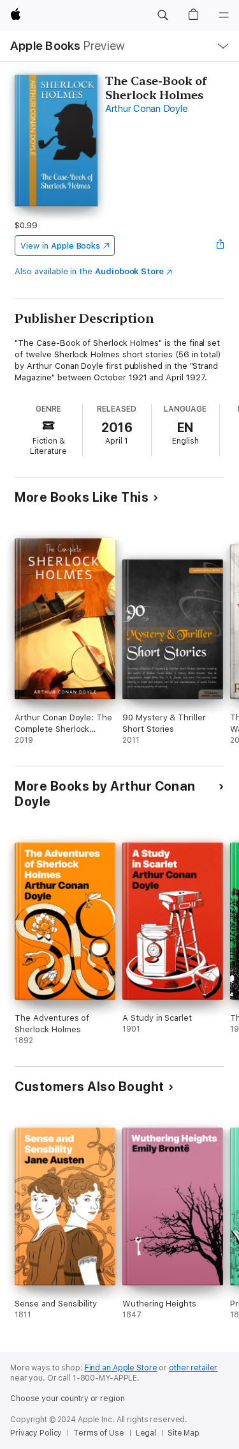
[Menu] (223, 15)
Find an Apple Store (121, 1367)
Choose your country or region (67, 1398)
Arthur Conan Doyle (146, 108)
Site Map (183, 1433)
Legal (146, 1433)
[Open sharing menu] (220, 245)
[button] (162, 15)
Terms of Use (98, 1433)
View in (60, 246)
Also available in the (89, 271)
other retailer (193, 1367)
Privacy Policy (36, 1433)
